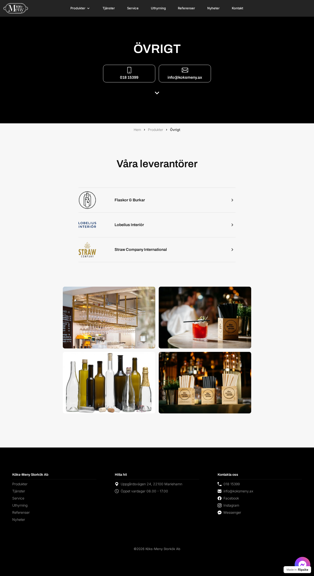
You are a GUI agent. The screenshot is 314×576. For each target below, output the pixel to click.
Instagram (231, 505)
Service (133, 8)
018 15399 (129, 77)
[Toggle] (88, 8)
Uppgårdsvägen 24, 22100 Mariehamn (151, 484)
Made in (292, 569)
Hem (137, 130)
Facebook (231, 498)
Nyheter (213, 8)
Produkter (77, 8)
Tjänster (109, 8)
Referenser (186, 8)
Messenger (232, 512)
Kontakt (237, 8)
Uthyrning (158, 8)
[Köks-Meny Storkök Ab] (15, 8)
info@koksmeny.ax (185, 77)
